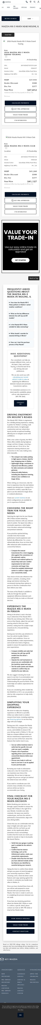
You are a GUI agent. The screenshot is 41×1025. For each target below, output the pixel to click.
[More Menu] (3, 7)
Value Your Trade (20, 115)
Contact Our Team (20, 931)
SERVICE (21, 970)
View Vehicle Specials (20, 918)
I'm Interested (20, 120)
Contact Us (20, 403)
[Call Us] (27, 2)
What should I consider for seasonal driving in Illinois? (18, 335)
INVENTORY (7, 970)
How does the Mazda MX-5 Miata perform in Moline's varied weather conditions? (19, 305)
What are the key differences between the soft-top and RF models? (19, 316)
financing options (15, 719)
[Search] (34, 2)
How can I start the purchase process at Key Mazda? (19, 343)
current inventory (20, 498)
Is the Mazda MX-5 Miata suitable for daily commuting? (18, 326)
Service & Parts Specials (21, 982)
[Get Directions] (31, 2)
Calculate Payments (20, 103)
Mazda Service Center (20, 991)
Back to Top (34, 278)
